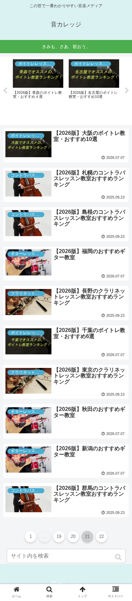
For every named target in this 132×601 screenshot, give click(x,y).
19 (59, 536)
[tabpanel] (60, 89)
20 (73, 536)
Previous (5, 90)
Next (127, 90)
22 (101, 536)
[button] (119, 557)
